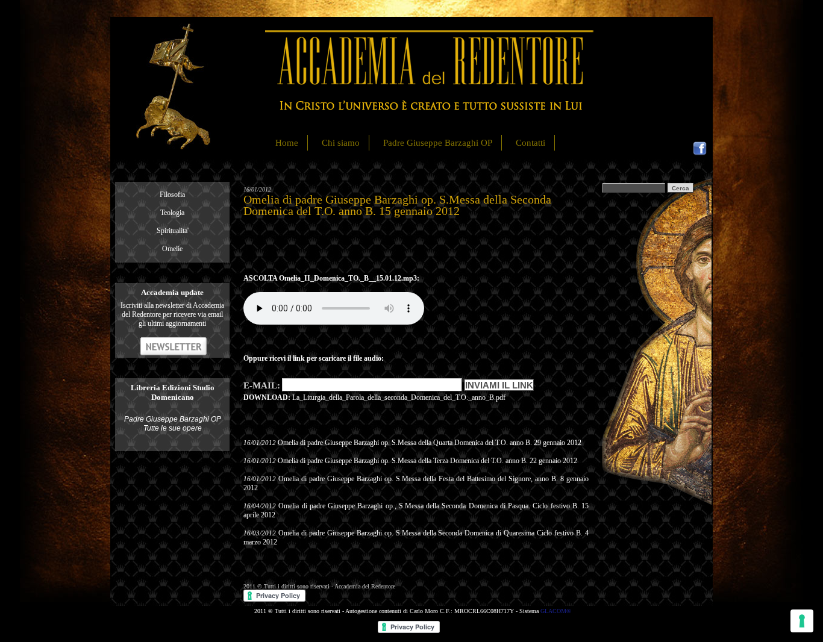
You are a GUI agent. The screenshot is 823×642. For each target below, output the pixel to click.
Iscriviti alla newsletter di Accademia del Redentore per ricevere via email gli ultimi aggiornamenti (172, 314)
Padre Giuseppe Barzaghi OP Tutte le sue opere (172, 423)
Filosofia (172, 194)
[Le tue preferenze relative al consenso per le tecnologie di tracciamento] (801, 620)
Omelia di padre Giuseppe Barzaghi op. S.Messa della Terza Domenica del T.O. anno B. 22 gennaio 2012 (427, 461)
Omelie (172, 249)
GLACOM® (555, 611)
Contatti (530, 143)
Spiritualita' (173, 230)
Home (286, 143)
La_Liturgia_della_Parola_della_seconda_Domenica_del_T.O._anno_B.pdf (398, 397)
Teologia (172, 212)
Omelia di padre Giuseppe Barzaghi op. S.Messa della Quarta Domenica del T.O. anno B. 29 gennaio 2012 (429, 442)
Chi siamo (341, 143)
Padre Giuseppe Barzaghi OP (437, 143)
